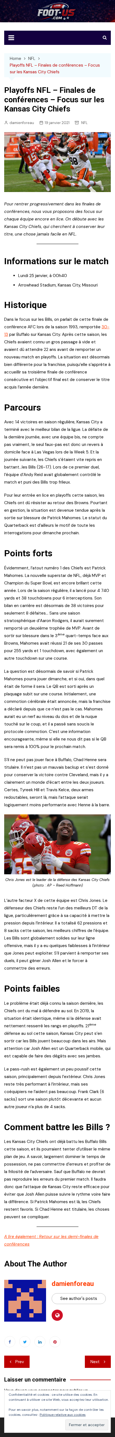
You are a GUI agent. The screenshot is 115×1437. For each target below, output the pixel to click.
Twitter (24, 1341)
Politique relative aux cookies (63, 1414)
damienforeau (21, 122)
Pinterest (55, 1341)
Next (95, 1362)
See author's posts (78, 1298)
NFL (84, 122)
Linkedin (39, 1341)
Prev (19, 1362)
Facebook (9, 1341)
